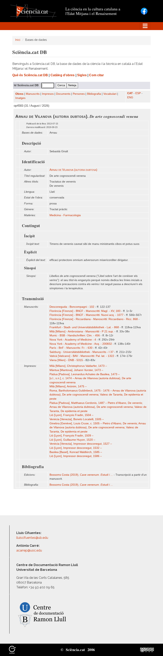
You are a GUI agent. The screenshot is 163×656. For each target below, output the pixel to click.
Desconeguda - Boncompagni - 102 (71, 306)
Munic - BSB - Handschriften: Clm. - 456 (74, 335)
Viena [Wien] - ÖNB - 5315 (66, 360)
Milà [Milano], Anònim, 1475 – (68, 386)
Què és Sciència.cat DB (30, 75)
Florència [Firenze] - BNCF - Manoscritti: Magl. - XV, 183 (84, 310)
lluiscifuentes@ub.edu (32, 538)
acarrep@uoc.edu (29, 550)
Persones (79, 93)
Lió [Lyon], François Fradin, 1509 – (71, 435)
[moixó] (12, 649)
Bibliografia (94, 93)
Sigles (82, 75)
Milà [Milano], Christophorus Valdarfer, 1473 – (78, 365)
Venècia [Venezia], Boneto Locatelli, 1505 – (76, 419)
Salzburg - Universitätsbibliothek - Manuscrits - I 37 (81, 351)
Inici (17, 39)
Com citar (96, 75)
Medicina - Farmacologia (65, 215)
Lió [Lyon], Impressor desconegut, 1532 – (75, 447)
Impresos (48, 93)
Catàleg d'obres (62, 75)
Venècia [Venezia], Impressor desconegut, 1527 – (80, 443)
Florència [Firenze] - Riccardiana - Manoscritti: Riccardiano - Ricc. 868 (93, 319)
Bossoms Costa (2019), (81, 474)
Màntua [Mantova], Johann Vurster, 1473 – (76, 370)
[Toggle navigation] (145, 26)
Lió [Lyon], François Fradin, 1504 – (71, 415)
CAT (130, 93)
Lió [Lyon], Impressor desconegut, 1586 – (75, 456)
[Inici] (33, 11)
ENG (130, 97)
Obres (19, 93)
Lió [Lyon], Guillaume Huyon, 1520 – (72, 439)
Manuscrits (33, 93)
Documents (63, 93)
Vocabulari (109, 93)
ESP (138, 93)
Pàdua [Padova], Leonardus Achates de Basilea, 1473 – (84, 374)
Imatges (20, 98)
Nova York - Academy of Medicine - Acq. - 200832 (80, 343)
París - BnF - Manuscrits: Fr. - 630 (70, 347)
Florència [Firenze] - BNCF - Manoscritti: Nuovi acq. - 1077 (86, 314)
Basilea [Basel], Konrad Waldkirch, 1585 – (75, 452)
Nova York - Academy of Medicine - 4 (72, 339)
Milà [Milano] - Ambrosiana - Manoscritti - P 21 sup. (81, 331)
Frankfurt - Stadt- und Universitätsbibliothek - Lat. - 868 (84, 327)
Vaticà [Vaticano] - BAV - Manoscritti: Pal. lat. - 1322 (81, 355)
